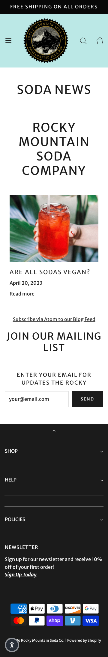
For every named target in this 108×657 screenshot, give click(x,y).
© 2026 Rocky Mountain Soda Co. (35, 640)
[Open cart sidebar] (100, 40)
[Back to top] (54, 431)
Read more (22, 294)
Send (87, 399)
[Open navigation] (8, 40)
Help (10, 480)
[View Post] (54, 228)
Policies (15, 519)
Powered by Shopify (84, 640)
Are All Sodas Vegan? (50, 272)
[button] (12, 645)
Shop (11, 451)
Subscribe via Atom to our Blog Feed (54, 319)
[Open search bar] (83, 40)
